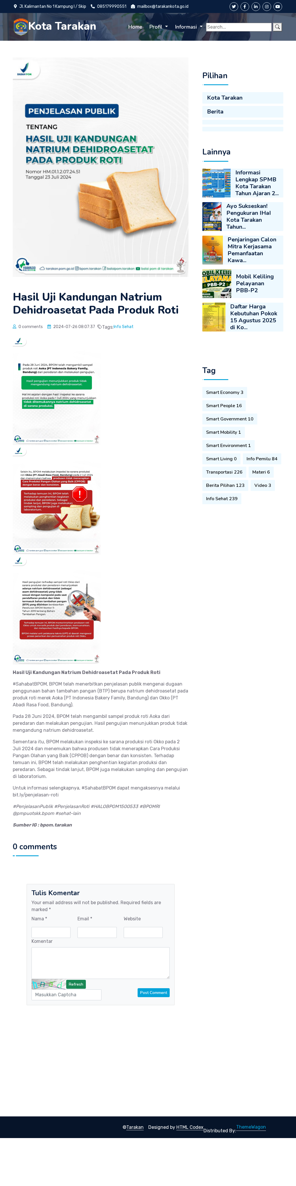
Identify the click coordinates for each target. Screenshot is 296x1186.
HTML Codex (190, 1127)
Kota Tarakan (225, 98)
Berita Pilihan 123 (225, 485)
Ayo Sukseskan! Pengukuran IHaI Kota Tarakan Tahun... (248, 216)
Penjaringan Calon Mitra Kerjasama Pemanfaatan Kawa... (251, 250)
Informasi (186, 26)
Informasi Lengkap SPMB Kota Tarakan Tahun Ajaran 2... (257, 183)
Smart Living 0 (221, 459)
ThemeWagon (251, 1127)
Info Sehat (124, 326)
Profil (156, 26)
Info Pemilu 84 (262, 459)
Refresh (76, 984)
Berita (215, 112)
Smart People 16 (224, 406)
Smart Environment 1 (228, 445)
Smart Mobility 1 (223, 432)
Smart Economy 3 (224, 392)
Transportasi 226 (224, 472)
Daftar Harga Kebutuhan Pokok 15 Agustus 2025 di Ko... (253, 317)
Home (135, 26)
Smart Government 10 (230, 419)
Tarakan (135, 1127)
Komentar (42, 941)
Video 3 (262, 485)
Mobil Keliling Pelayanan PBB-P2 (255, 283)
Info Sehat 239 (222, 499)
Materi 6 (261, 472)
